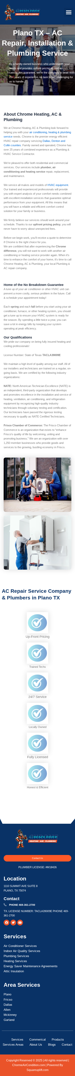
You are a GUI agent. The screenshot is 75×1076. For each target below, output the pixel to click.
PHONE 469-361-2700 (22, 904)
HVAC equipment (58, 185)
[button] (68, 12)
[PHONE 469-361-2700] (5, 904)
